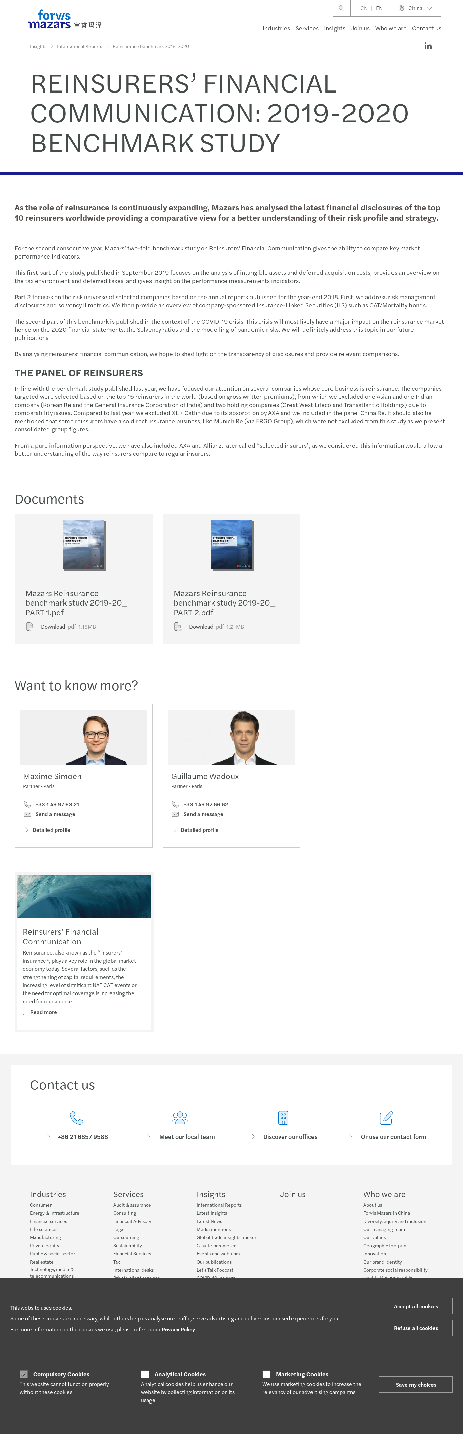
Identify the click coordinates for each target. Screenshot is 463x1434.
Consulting (124, 1212)
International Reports (79, 46)
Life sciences (43, 1229)
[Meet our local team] (180, 1126)
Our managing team (384, 1229)
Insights (334, 28)
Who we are (391, 28)
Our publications (214, 1261)
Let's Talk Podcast (215, 1269)
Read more (43, 1012)
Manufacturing (45, 1237)
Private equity (44, 1245)
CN (364, 8)
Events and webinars (218, 1253)
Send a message (54, 814)
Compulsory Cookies (61, 1374)
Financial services (48, 1220)
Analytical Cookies (180, 1374)
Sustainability (127, 1245)
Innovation (374, 1253)
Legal (119, 1229)
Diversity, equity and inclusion (394, 1220)
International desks (133, 1269)
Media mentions (214, 1229)
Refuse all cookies (416, 1328)
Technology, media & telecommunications (52, 1272)
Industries (276, 28)
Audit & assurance (132, 1204)
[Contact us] (76, 1126)
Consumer (41, 1204)
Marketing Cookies (302, 1374)
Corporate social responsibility (395, 1269)
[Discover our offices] (283, 1126)
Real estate (42, 1261)
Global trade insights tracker (226, 1237)
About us (372, 1204)
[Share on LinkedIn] (428, 46)
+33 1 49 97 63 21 (56, 804)
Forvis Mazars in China (386, 1212)
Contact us (426, 28)
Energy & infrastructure (54, 1212)
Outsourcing (126, 1237)
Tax (116, 1261)
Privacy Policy (178, 1329)
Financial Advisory (132, 1220)
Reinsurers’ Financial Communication (60, 936)
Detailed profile (52, 830)
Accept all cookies (416, 1306)
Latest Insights (212, 1212)
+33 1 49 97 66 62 (205, 804)
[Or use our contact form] (386, 1126)
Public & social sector (52, 1253)
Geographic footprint (385, 1245)
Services (307, 28)
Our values (374, 1237)
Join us (360, 28)
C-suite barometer (216, 1245)
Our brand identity (382, 1261)
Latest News (209, 1220)
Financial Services (132, 1253)
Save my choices (416, 1384)
